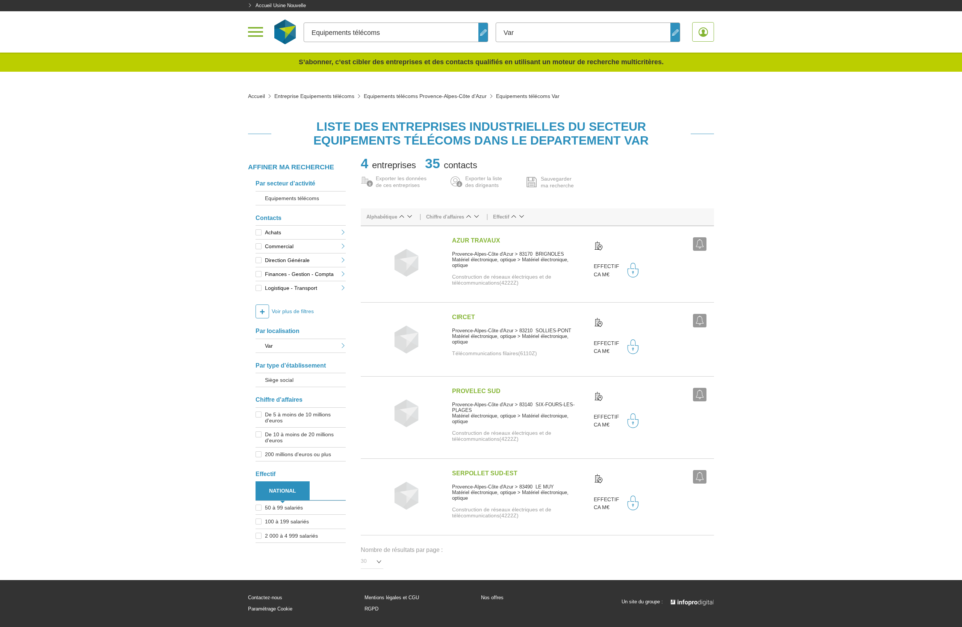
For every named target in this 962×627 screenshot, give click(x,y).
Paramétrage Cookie (270, 609)
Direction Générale (287, 260)
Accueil (256, 96)
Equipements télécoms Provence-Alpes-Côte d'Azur (425, 96)
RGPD (371, 609)
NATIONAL (282, 491)
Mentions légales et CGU (392, 597)
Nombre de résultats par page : (402, 550)
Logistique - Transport (291, 288)
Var (269, 346)
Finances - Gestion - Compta (299, 274)
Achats (273, 232)
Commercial (279, 246)
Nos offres (492, 597)
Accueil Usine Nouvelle (281, 5)
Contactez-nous (265, 597)
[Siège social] (599, 246)
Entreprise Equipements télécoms (314, 96)
